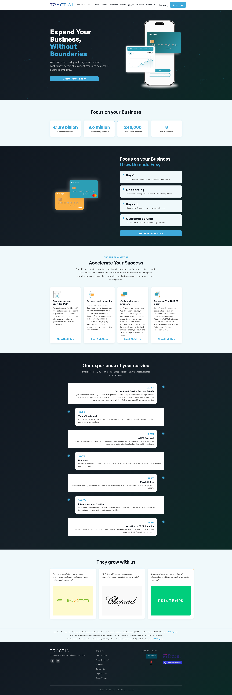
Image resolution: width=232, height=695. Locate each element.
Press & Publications (110, 5)
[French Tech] (151, 662)
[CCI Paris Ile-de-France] (172, 662)
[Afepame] (151, 656)
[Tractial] (70, 650)
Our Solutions (101, 655)
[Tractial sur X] (52, 661)
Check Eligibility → (65, 339)
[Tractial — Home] (62, 4)
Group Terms (101, 678)
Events (123, 5)
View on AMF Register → (156, 639)
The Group (81, 5)
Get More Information (74, 78)
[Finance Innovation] (172, 656)
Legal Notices (101, 673)
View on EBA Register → (171, 632)
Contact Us (150, 5)
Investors (140, 5)
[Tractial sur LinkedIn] (58, 661)
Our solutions (93, 5)
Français (162, 5)
